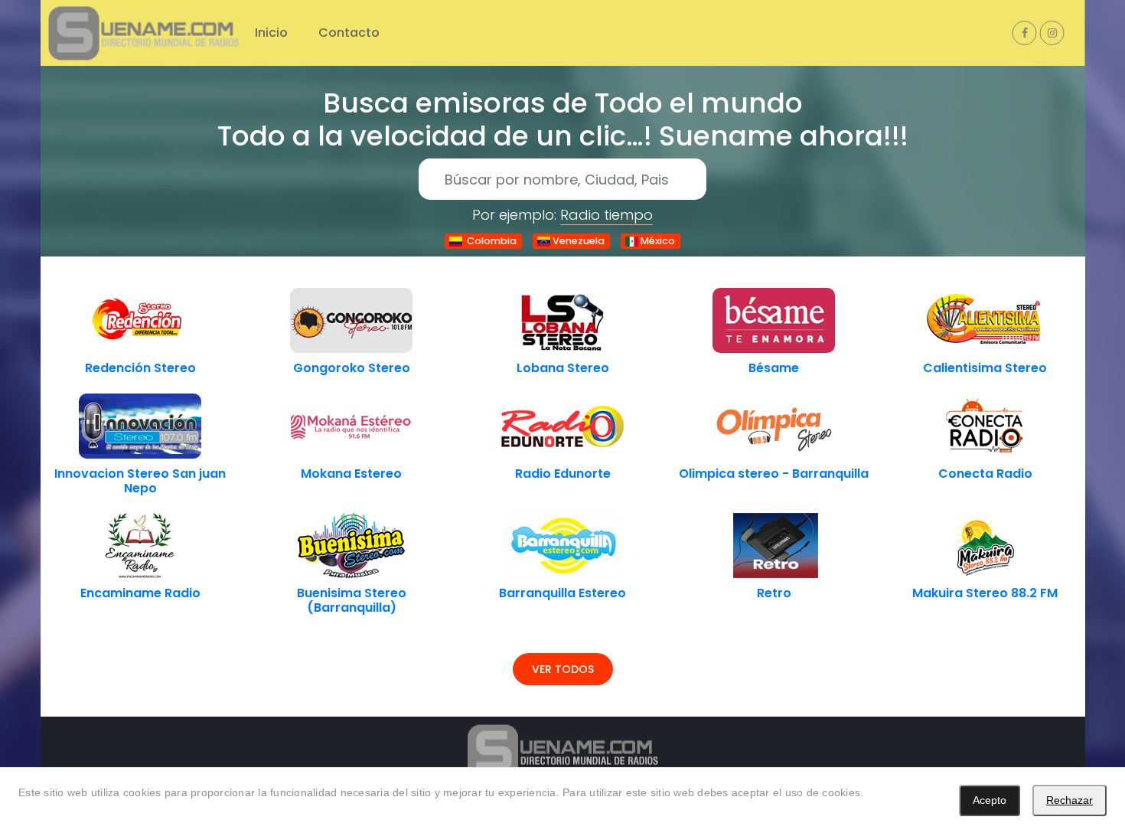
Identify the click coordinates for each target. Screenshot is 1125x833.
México (656, 240)
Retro (774, 593)
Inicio (271, 32)
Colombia (489, 240)
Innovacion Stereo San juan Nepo (140, 481)
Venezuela (577, 240)
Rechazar (1069, 800)
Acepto (989, 800)
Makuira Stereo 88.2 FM (985, 593)
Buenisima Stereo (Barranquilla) (351, 600)
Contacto (349, 32)
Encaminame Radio (140, 593)
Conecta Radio (985, 473)
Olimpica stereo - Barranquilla (774, 473)
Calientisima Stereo (985, 368)
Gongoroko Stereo (351, 368)
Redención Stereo (140, 368)
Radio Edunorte (563, 473)
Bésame (773, 368)
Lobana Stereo (563, 368)
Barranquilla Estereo (562, 593)
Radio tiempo (606, 214)
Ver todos (563, 669)
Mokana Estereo (351, 473)
